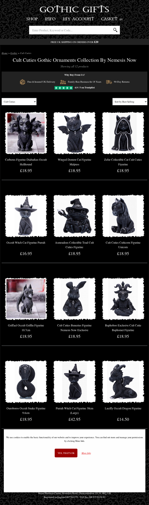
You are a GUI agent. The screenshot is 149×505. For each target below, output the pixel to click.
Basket (112, 19)
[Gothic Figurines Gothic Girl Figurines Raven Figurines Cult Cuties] (19, 102)
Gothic (13, 53)
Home (5, 53)
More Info (86, 453)
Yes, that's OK (66, 453)
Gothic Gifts (74, 10)
